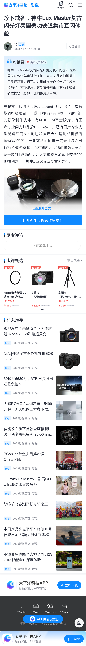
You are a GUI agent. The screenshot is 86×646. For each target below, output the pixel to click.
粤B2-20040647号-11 (53, 623)
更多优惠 (73, 260)
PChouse (64, 612)
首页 (22, 623)
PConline (21, 612)
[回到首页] (79, 623)
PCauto (36, 612)
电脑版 (33, 623)
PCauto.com (50, 612)
